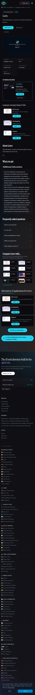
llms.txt (3, 433)
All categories (4, 401)
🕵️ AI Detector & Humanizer (7, 528)
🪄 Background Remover (7, 462)
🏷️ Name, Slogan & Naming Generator (9, 540)
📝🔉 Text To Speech (6, 516)
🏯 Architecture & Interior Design (8, 457)
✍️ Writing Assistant (5, 550)
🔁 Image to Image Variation (7, 474)
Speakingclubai (16, 121)
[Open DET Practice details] (7, 111)
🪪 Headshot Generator (6, 469)
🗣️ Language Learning (6, 675)
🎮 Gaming (3, 668)
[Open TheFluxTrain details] (9, 86)
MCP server (4, 438)
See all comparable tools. (7, 284)
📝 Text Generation (5, 547)
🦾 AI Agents (4, 578)
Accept (25, 691)
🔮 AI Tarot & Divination (6, 660)
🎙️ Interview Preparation (6, 630)
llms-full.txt (4, 435)
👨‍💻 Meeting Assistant (6, 583)
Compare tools (4, 404)
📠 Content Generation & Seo (7, 533)
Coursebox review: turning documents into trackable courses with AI (17, 423)
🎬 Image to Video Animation (7, 490)
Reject (9, 691)
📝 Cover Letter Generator (7, 535)
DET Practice (15, 109)
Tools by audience (5, 406)
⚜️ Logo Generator (5, 479)
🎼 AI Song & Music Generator (8, 507)
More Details (20, 97)
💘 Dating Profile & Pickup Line (8, 663)
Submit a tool (4, 411)
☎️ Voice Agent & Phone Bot (7, 521)
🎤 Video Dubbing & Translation (8, 497)
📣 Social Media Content (7, 616)
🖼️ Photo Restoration (6, 481)
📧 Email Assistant (5, 606)
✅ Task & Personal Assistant (7, 590)
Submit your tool (8, 373)
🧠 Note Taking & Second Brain (8, 585)
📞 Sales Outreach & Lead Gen (8, 611)
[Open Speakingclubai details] (7, 122)
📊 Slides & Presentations (7, 640)
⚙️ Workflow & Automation (7, 595)
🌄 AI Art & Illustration (6, 452)
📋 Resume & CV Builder (7, 637)
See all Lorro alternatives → (17, 330)
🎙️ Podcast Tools (5, 511)
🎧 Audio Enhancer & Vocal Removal (9, 509)
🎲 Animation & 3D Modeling (8, 454)
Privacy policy (11, 687)
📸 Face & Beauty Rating (7, 464)
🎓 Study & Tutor (5, 680)
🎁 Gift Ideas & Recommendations (9, 670)
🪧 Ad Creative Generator (7, 601)
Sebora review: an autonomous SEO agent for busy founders (15, 421)
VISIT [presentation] (18, 94)
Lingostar (14, 131)
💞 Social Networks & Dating (7, 677)
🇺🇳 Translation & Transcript (7, 519)
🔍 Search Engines (5, 654)
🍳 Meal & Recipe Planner (7, 580)
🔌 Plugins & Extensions (6, 566)
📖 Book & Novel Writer (6, 530)
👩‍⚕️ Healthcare (4, 672)
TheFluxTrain (19, 87)
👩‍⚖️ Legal (3, 632)
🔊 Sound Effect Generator (7, 514)
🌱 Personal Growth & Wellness (8, 587)
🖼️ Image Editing (5, 471)
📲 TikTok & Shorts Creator (7, 495)
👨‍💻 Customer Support (6, 625)
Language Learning (20, 7)
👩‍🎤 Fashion (3, 466)
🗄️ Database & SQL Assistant (7, 561)
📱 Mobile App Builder (6, 564)
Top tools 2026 (4, 408)
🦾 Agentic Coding (5, 556)
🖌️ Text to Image (5, 483)
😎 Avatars (3, 459)
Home (4, 7)
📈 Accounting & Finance (7, 623)
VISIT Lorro (8, 27)
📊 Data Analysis (5, 649)
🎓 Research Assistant (6, 651)
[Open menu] (32, 3)
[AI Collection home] (4, 3)
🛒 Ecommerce (4, 628)
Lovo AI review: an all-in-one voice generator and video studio (15, 425)
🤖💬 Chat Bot (4, 646)
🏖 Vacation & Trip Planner (7, 592)
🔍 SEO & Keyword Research (7, 613)
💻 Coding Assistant (5, 559)
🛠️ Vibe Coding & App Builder (8, 569)
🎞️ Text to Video (5, 493)
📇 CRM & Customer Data (7, 604)
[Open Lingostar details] (7, 133)
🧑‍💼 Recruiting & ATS (6, 635)
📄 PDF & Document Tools (7, 542)
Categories (10, 7)
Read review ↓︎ (19, 27)
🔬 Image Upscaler (5, 476)
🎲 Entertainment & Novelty (7, 665)
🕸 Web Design (4, 571)
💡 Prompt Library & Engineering (8, 545)
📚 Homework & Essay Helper (8, 538)
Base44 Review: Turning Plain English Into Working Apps (14, 418)
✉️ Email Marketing (5, 609)
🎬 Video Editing (5, 500)
